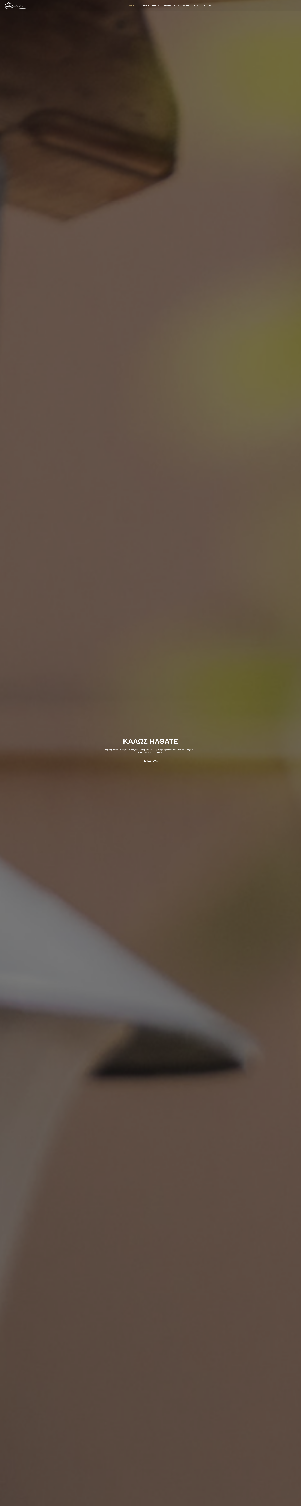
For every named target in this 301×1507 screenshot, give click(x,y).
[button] (5, 751)
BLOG (194, 5)
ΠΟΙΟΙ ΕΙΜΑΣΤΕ (143, 5)
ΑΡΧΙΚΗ (131, 5)
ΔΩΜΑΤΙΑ (155, 5)
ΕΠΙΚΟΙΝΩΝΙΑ (206, 5)
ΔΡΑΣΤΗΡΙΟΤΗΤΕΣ (171, 5)
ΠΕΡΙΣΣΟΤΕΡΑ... (150, 28)
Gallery (186, 5)
